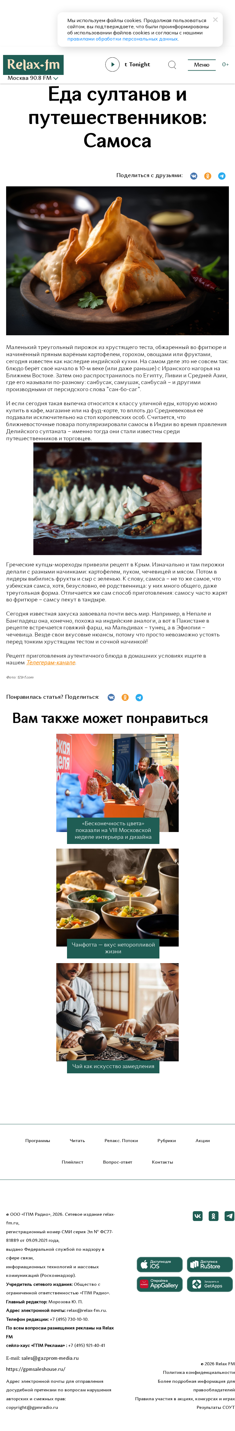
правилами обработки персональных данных (122, 39)
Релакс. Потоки (121, 1141)
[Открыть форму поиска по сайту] (172, 65)
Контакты (162, 1162)
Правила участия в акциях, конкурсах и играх (185, 1399)
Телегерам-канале (50, 663)
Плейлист (73, 1162)
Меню (202, 65)
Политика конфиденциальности (199, 1373)
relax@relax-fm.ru (86, 1311)
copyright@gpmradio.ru (32, 1408)
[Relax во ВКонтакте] (197, 1216)
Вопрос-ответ (117, 1162)
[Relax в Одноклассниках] (213, 1216)
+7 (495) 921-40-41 (86, 1346)
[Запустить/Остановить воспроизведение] (112, 64)
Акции (203, 1141)
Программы (37, 1141)
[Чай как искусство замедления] (117, 1013)
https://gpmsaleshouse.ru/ (35, 1369)
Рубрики (167, 1141)
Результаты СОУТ (216, 1408)
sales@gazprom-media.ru (50, 1358)
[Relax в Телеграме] (229, 1216)
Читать (77, 1141)
